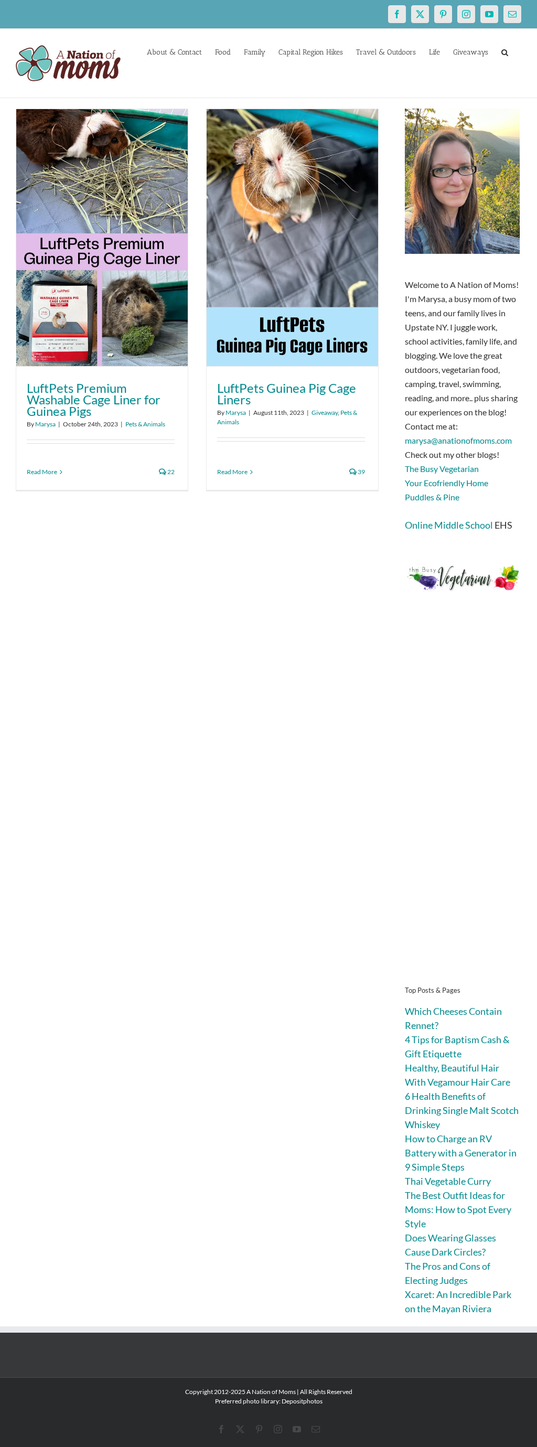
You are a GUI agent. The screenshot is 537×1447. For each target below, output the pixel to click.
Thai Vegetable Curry (448, 1181)
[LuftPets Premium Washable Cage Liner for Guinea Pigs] (102, 237)
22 (170, 472)
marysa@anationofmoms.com (458, 440)
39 (361, 472)
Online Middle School (449, 525)
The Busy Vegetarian (442, 469)
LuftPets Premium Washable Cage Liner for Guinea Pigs (93, 399)
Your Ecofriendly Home (446, 483)
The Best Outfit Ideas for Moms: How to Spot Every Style (458, 1209)
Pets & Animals (145, 424)
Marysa (45, 424)
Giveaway (325, 412)
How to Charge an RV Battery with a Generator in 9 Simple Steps (461, 1153)
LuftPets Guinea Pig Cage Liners (286, 393)
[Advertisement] (463, 804)
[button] (504, 51)
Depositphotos (302, 1401)
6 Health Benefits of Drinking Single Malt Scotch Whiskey (462, 1110)
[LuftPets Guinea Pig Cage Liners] (292, 237)
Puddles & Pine (432, 497)
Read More (42, 472)
